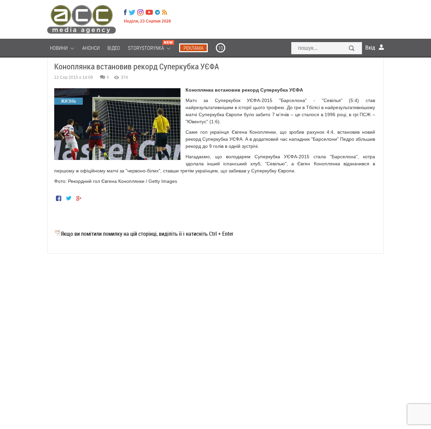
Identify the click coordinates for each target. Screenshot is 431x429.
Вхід (370, 47)
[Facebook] (125, 12)
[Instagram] (141, 12)
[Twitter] (132, 12)
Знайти (352, 48)
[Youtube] (149, 12)
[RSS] (164, 12)
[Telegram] (157, 12)
